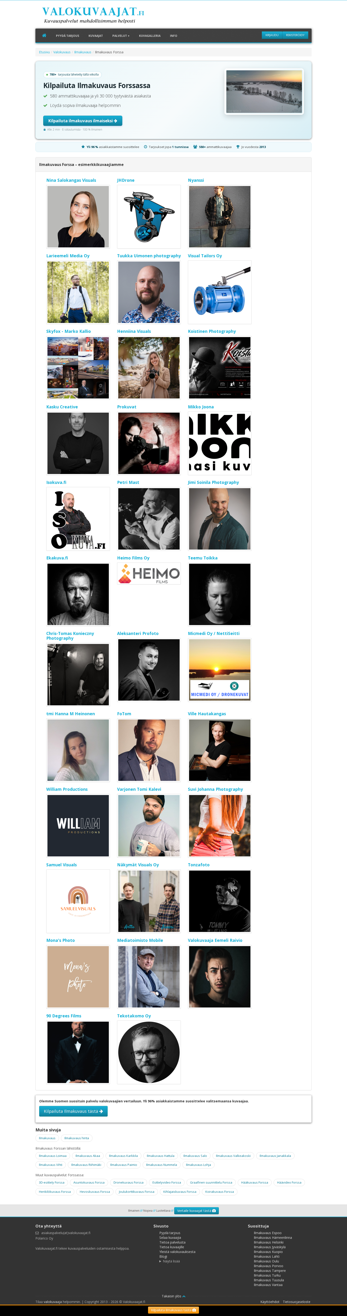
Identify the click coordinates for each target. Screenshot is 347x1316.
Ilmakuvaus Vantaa (268, 1284)
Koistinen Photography (212, 331)
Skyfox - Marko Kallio (68, 331)
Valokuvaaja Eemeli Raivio (215, 940)
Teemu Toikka (203, 558)
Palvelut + (121, 36)
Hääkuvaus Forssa (254, 1182)
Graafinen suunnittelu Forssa (211, 1182)
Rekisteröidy (295, 35)
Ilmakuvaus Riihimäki (86, 1165)
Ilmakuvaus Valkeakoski (233, 1156)
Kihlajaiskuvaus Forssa (179, 1191)
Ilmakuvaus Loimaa (53, 1156)
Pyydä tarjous (67, 36)
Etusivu (44, 52)
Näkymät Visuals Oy (138, 864)
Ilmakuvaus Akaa (88, 1156)
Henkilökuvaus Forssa (55, 1191)
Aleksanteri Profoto (138, 633)
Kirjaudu (272, 35)
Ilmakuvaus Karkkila (123, 1156)
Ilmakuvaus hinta (76, 1138)
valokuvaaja (53, 1301)
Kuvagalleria (150, 36)
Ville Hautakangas (207, 713)
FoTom (124, 713)
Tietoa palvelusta (172, 1242)
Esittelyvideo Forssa (166, 1182)
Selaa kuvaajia (170, 1237)
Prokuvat (126, 407)
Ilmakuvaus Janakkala (275, 1156)
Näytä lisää (171, 1261)
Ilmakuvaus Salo (195, 1156)
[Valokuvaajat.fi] (100, 16)
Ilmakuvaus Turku (267, 1275)
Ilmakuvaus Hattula (160, 1156)
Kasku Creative (62, 407)
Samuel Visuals (61, 864)
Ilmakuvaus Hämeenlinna (273, 1237)
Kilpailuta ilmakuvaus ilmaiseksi (81, 120)
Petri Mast (128, 482)
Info (173, 36)
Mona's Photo (60, 940)
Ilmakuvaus (82, 52)
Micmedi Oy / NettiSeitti (214, 633)
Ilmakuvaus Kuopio (268, 1251)
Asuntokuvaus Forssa (89, 1182)
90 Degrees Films (63, 1016)
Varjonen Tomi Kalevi (139, 789)
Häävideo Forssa (289, 1182)
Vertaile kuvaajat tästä (194, 1210)
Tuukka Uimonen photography (149, 255)
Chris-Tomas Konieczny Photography (70, 635)
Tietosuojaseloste (296, 1301)
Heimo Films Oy (133, 558)
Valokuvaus (62, 52)
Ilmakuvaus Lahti (266, 1256)
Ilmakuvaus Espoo (268, 1233)
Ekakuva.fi (57, 558)
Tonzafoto (199, 864)
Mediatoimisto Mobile (140, 940)
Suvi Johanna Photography (215, 789)
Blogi (163, 1256)
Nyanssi (196, 180)
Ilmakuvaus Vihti (50, 1165)
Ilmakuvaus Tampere (270, 1270)
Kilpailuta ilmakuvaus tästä (171, 1310)
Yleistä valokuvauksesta (177, 1251)
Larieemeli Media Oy (67, 255)
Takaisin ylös (172, 1296)
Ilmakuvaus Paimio (123, 1165)
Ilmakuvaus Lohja (198, 1165)
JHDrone (126, 180)
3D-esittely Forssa (51, 1182)
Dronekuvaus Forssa (129, 1182)
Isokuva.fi (56, 482)
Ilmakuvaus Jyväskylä (270, 1247)
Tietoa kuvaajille (171, 1247)
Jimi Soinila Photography (213, 482)
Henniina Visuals (134, 331)
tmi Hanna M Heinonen (70, 713)
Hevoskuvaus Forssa (95, 1191)
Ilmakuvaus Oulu (266, 1261)
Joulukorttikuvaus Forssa (136, 1191)
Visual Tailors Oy (205, 255)
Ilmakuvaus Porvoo (268, 1266)
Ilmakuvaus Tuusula (269, 1280)
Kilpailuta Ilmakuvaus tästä (71, 1111)
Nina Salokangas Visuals (71, 180)
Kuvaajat (96, 36)
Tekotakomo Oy (134, 1016)
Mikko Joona (201, 407)
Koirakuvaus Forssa (219, 1191)
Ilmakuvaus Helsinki (269, 1242)
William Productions (67, 789)
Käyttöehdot (269, 1301)
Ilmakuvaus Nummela (161, 1165)
